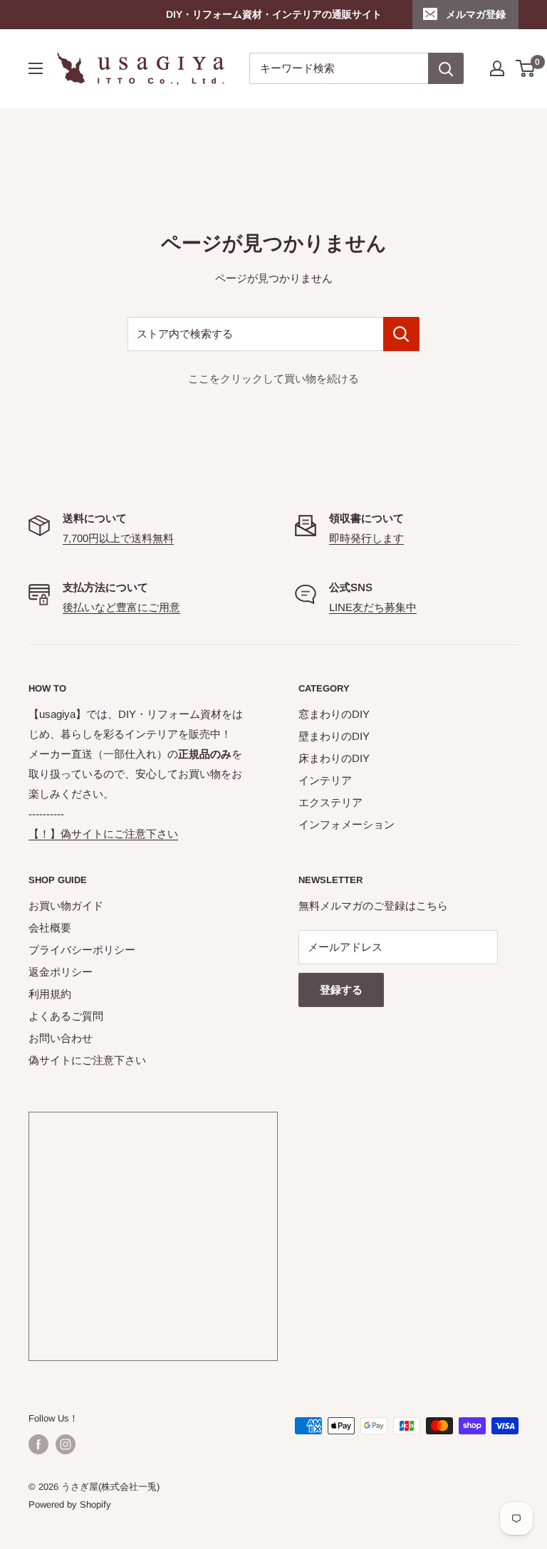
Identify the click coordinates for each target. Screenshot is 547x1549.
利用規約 (49, 994)
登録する (341, 990)
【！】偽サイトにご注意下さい (103, 834)
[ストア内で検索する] (401, 334)
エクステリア (330, 802)
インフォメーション (346, 824)
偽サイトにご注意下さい (87, 1060)
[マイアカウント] (497, 68)
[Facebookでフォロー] (38, 1444)
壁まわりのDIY (334, 736)
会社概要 (49, 928)
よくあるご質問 (65, 1016)
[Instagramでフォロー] (65, 1444)
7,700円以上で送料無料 (118, 538)
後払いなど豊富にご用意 (121, 607)
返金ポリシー (60, 972)
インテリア (325, 780)
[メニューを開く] (35, 68)
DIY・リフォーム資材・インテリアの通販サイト (274, 14)
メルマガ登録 (476, 14)
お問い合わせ (60, 1038)
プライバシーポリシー (81, 950)
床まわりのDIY (334, 758)
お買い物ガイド (65, 905)
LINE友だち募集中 (373, 607)
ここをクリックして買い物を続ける (273, 378)
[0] (526, 68)
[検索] (446, 68)
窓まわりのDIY (334, 714)
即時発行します (366, 538)
